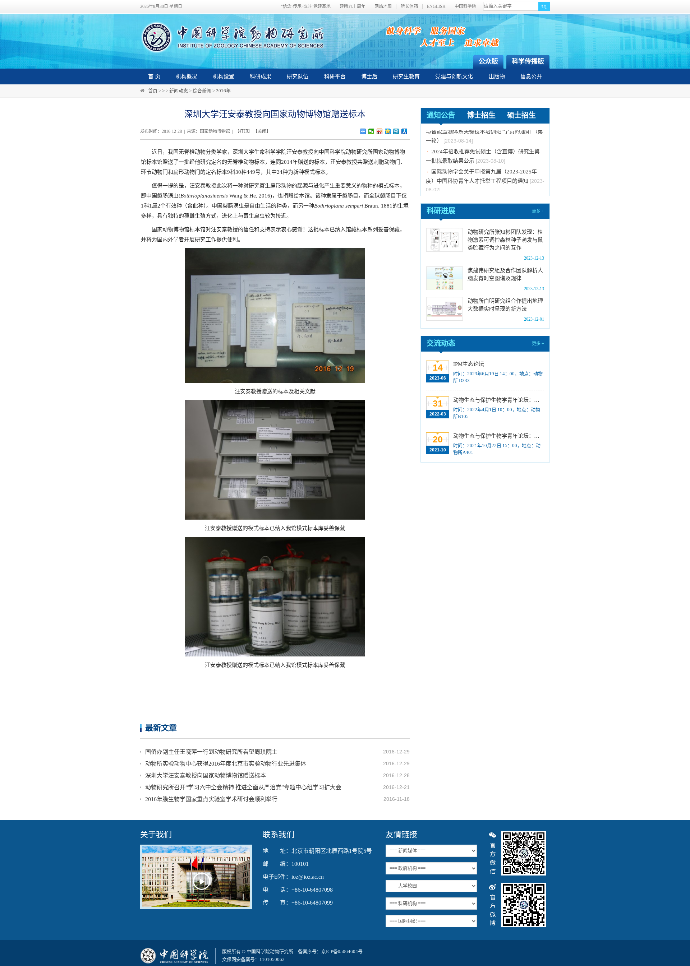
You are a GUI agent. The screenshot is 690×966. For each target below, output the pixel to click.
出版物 (497, 76)
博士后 (369, 76)
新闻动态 (178, 90)
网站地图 (383, 6)
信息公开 (531, 76)
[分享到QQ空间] (388, 131)
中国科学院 (465, 6)
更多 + (538, 211)
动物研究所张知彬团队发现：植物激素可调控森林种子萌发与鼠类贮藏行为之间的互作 (505, 240)
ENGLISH (436, 6)
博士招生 (481, 115)
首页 (152, 90)
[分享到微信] (371, 131)
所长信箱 (409, 6)
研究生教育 (406, 76)
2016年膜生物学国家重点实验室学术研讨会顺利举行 (211, 799)
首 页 (154, 76)
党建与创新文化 (454, 76)
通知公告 (441, 115)
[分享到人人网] (404, 131)
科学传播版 (528, 61)
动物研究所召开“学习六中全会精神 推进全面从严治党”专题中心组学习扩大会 (243, 787)
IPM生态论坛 (468, 364)
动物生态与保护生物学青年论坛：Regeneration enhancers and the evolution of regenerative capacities (498, 400)
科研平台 (335, 76)
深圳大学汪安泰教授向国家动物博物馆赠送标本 (205, 775)
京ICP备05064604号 (342, 951)
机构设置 (223, 76)
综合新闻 (202, 90)
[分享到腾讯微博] (396, 131)
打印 (243, 131)
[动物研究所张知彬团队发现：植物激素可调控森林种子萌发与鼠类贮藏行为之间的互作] (444, 240)
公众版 (488, 61)
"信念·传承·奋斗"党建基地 (306, 6)
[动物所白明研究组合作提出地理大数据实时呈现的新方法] (444, 309)
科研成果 (260, 76)
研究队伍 (297, 76)
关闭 (262, 131)
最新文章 (161, 727)
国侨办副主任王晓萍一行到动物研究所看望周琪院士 (211, 752)
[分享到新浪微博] (380, 131)
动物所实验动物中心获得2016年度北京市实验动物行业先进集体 (225, 764)
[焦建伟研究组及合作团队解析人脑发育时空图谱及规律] (444, 278)
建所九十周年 (352, 6)
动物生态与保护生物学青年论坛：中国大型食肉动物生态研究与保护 (498, 436)
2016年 (223, 90)
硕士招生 (521, 115)
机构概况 (186, 76)
